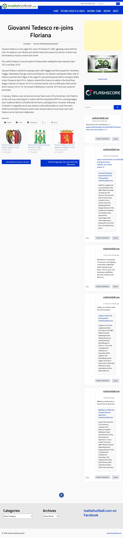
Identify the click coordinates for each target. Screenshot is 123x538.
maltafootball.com (88, 4)
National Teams (94, 10)
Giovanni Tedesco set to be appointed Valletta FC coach (65, 146)
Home (56, 10)
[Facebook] (61, 495)
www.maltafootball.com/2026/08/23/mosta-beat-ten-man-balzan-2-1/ (103, 128)
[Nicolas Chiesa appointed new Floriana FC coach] (40, 137)
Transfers (27, 43)
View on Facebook (103, 139)
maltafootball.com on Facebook (100, 513)
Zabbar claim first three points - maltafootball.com (105, 318)
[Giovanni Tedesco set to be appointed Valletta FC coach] (67, 137)
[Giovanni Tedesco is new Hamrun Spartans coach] (14, 137)
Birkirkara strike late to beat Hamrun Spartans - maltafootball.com (106, 414)
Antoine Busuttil (52, 43)
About (116, 10)
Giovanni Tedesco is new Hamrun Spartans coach (11, 146)
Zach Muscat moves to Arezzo (16, 162)
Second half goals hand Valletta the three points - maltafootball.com (105, 177)
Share (115, 139)
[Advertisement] (102, 36)
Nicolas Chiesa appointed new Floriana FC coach (39, 146)
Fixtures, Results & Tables (73, 10)
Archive (107, 10)
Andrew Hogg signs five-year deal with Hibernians (63, 163)
